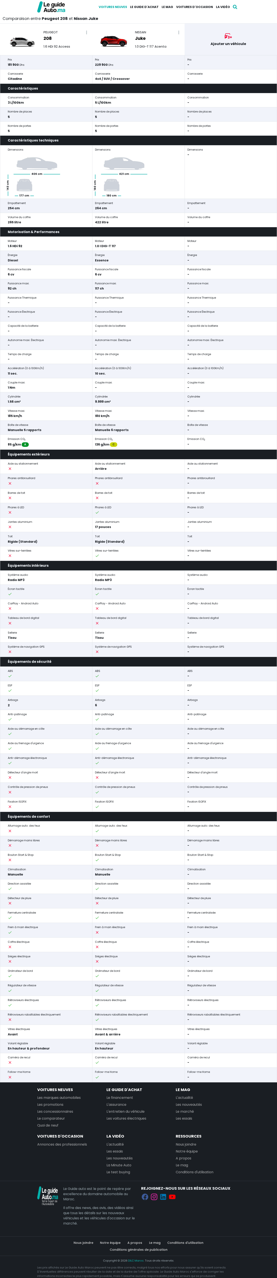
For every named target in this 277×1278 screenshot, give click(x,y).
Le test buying (118, 1172)
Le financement (119, 1097)
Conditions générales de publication (138, 1249)
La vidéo (223, 7)
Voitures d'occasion (194, 7)
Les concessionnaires (55, 1111)
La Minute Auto (118, 1165)
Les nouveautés (189, 1104)
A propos (183, 1158)
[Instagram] (154, 1196)
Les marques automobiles (59, 1097)
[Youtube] (172, 1196)
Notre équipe (187, 1151)
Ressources (188, 1136)
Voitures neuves (113, 7)
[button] (86, 32)
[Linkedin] (163, 1196)
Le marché (185, 1111)
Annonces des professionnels (62, 1144)
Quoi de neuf (47, 1125)
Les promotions (50, 1104)
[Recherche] (235, 7)
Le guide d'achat (144, 7)
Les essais (184, 1118)
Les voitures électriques (126, 1118)
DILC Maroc (136, 1261)
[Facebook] (145, 1196)
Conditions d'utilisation (194, 1172)
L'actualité (184, 1097)
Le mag (167, 7)
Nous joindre (186, 1144)
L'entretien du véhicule (125, 1111)
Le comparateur (51, 1118)
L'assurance (116, 1104)
